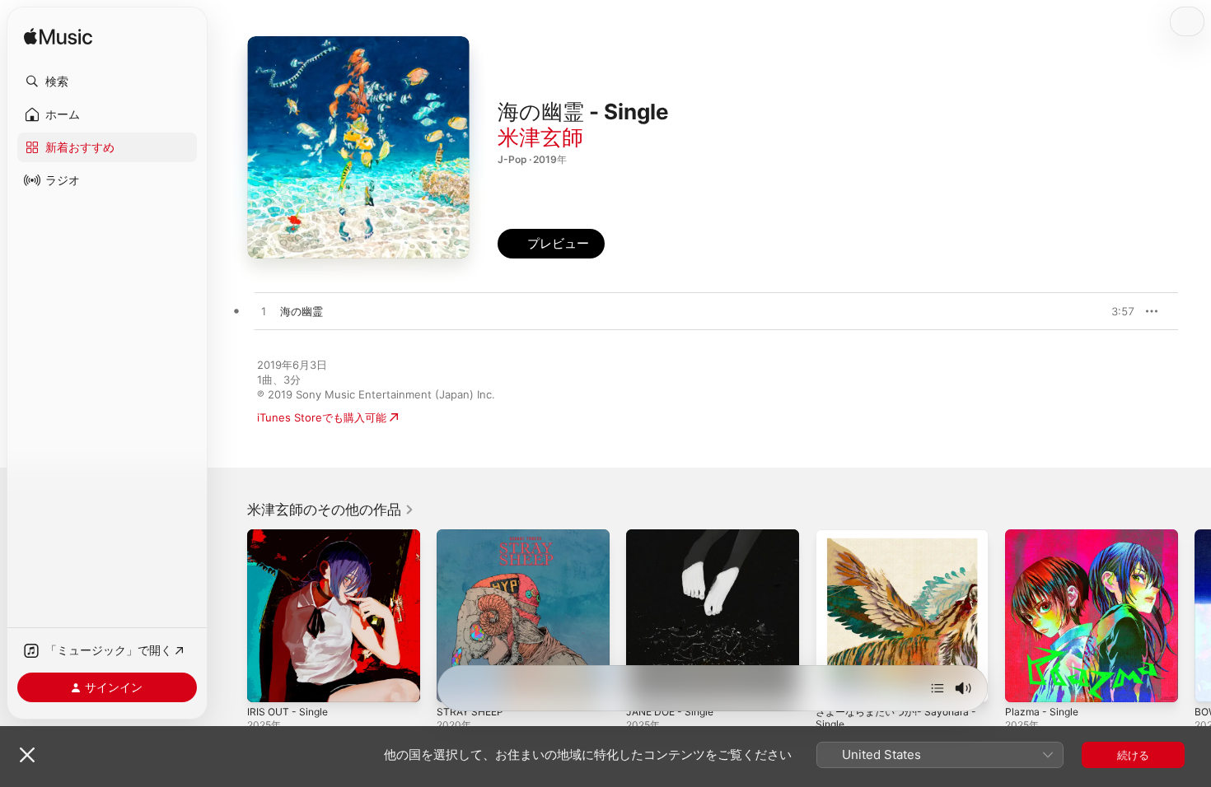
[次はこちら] (937, 688)
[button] (107, 81)
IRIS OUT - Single (290, 536)
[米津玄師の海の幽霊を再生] (263, 312)
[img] (58, 37)
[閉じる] (27, 754)
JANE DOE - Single (674, 536)
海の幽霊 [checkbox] (301, 311)
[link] (330, 510)
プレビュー (1113, 311)
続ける (1133, 754)
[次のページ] (1194, 615)
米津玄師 (540, 137)
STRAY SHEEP (472, 536)
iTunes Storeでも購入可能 (321, 417)
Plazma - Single (1044, 536)
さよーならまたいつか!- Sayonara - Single (898, 542)
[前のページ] (230, 615)
